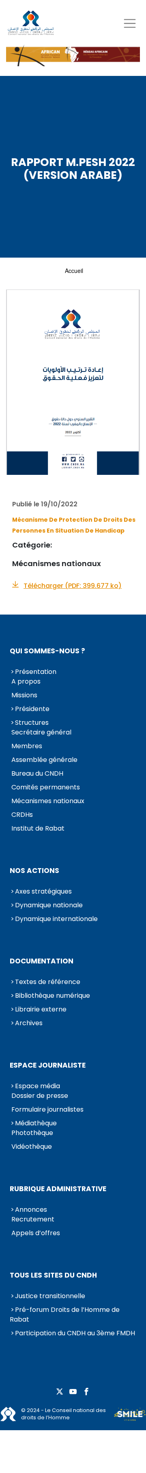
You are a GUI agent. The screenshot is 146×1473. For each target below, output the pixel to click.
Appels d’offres (35, 1233)
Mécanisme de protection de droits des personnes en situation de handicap (73, 525)
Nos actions (34, 870)
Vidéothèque (31, 1146)
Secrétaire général (41, 732)
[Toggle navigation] (129, 23)
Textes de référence (47, 981)
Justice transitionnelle (50, 1296)
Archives (29, 1023)
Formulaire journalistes (47, 1109)
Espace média (37, 1086)
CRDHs (22, 814)
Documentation (41, 961)
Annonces (31, 1209)
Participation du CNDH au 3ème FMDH (75, 1333)
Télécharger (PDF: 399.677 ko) (73, 585)
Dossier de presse (39, 1095)
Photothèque (32, 1132)
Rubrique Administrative (58, 1189)
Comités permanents (45, 787)
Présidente (32, 708)
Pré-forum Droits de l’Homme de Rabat (65, 1314)
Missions (24, 695)
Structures (32, 722)
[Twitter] (59, 1392)
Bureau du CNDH (37, 773)
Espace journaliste (48, 1065)
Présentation (35, 671)
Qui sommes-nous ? (47, 651)
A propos (26, 681)
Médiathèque (36, 1123)
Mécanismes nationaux (47, 801)
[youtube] (73, 1392)
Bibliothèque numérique (52, 995)
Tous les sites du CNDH (53, 1275)
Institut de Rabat (37, 828)
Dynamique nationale (49, 905)
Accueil (74, 270)
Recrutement (32, 1219)
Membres (26, 746)
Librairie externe (41, 1009)
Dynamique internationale (56, 918)
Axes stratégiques (43, 891)
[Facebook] (86, 1392)
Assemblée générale (44, 759)
